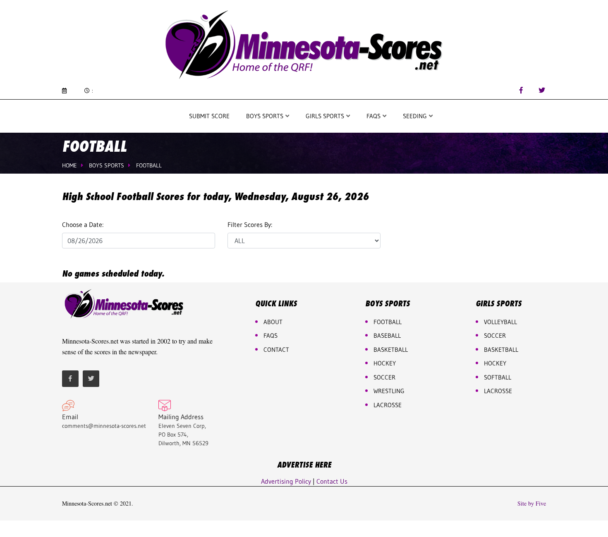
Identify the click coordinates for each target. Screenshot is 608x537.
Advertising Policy (286, 481)
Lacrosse (387, 405)
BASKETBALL (390, 349)
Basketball (501, 349)
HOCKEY (384, 363)
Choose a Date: (82, 224)
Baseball (387, 335)
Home (69, 165)
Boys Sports (265, 116)
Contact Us (331, 481)
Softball (497, 377)
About (272, 322)
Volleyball (500, 322)
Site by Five (531, 503)
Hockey (495, 363)
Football (149, 165)
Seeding (415, 116)
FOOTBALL (387, 322)
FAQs (270, 335)
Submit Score (209, 116)
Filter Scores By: (249, 224)
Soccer (384, 377)
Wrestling (389, 391)
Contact (276, 349)
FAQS (374, 116)
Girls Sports (326, 116)
